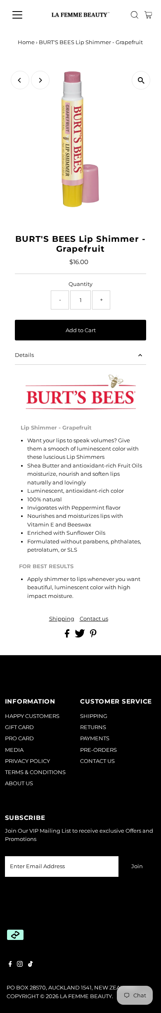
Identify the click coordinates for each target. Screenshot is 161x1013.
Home (26, 42)
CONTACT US (97, 761)
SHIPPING (93, 716)
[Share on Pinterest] (93, 636)
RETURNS (93, 727)
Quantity (80, 284)
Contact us (94, 619)
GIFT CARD (19, 727)
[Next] (40, 80)
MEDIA (14, 750)
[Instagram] (20, 965)
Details (24, 355)
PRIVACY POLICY (27, 761)
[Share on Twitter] (80, 636)
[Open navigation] (23, 15)
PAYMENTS (94, 738)
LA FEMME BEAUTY (86, 996)
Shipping (61, 619)
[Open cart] (148, 15)
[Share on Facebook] (68, 636)
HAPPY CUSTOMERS (32, 716)
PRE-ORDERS (98, 750)
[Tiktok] (30, 965)
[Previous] (20, 80)
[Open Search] (134, 15)
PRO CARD (19, 738)
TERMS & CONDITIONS (35, 772)
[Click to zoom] (141, 80)
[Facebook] (10, 965)
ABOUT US (19, 783)
